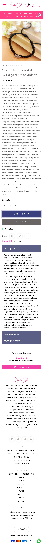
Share (4, 236)
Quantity (6, 200)
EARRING (21, 477)
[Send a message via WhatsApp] (39, 541)
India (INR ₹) (20, 529)
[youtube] (30, 439)
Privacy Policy (21, 464)
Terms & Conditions (22, 460)
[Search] (32, 5)
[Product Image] (21, 41)
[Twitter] (19, 236)
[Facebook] (12, 236)
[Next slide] (39, 15)
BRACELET (21, 494)
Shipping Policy (21, 457)
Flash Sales (21, 501)
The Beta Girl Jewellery (24, 535)
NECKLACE (21, 484)
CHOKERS (21, 487)
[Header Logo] (15, 5)
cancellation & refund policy (22, 454)
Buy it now (21, 222)
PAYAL (21, 498)
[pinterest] (18, 439)
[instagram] (24, 439)
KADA (21, 481)
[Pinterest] (27, 236)
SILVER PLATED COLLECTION (21, 474)
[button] (4, 5)
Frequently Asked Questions (21, 450)
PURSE (21, 491)
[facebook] (12, 439)
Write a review (21, 367)
